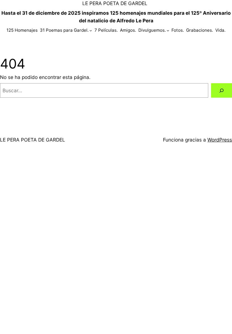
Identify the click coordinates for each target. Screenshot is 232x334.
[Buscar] (221, 90)
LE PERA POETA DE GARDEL (114, 3)
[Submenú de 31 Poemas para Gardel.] (90, 30)
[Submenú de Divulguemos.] (168, 30)
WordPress (219, 140)
